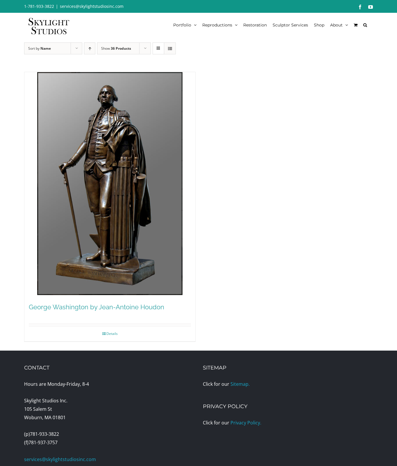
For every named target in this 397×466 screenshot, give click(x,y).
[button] (365, 24)
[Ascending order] (89, 48)
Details (112, 333)
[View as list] (170, 48)
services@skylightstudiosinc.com (92, 6)
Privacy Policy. (245, 422)
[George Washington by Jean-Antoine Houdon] (109, 183)
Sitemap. (240, 384)
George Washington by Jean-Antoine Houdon (96, 307)
